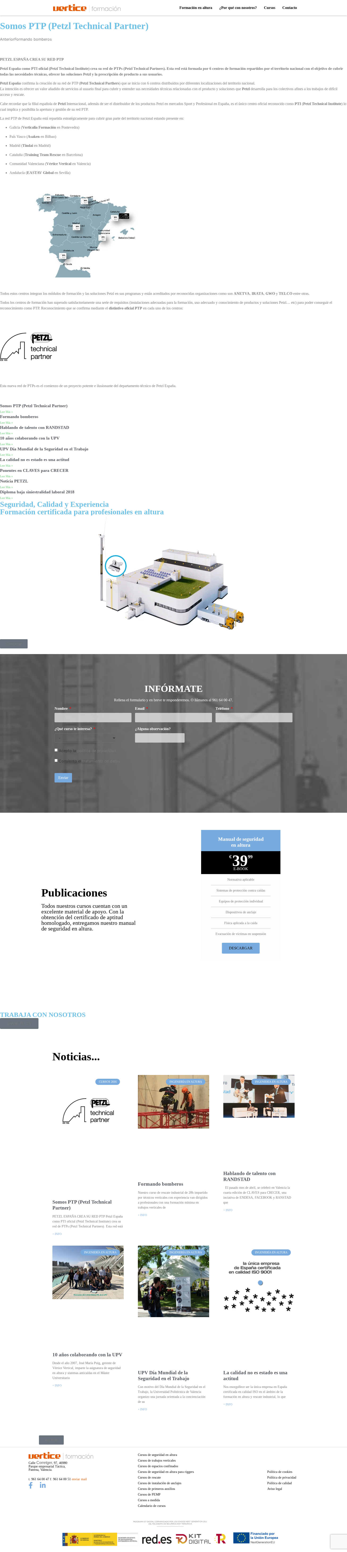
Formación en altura (195, 8)
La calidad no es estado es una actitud (34, 459)
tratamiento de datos (101, 761)
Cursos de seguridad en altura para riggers (166, 1472)
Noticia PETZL (14, 481)
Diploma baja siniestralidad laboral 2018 (37, 492)
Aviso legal (274, 1489)
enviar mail (79, 1479)
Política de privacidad (281, 1477)
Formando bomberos (19, 416)
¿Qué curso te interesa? (74, 729)
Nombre (62, 708)
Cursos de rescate (149, 1477)
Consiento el (89, 761)
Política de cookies (279, 1472)
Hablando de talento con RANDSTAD (34, 427)
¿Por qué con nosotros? (238, 8)
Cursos (269, 8)
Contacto (289, 8)
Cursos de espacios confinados (158, 1466)
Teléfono (223, 708)
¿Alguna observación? (153, 729)
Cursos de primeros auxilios (156, 1489)
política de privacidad (96, 750)
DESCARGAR (241, 948)
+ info (57, 1234)
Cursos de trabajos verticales (157, 1460)
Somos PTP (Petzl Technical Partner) (34, 405)
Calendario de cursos (151, 1506)
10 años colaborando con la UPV (29, 438)
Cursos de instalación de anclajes (159, 1483)
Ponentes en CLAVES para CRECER (34, 470)
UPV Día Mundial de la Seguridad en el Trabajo (44, 449)
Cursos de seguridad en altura (157, 1455)
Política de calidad (279, 1483)
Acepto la (87, 751)
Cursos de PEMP (149, 1494)
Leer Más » (6, 412)
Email (140, 708)
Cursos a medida (149, 1500)
